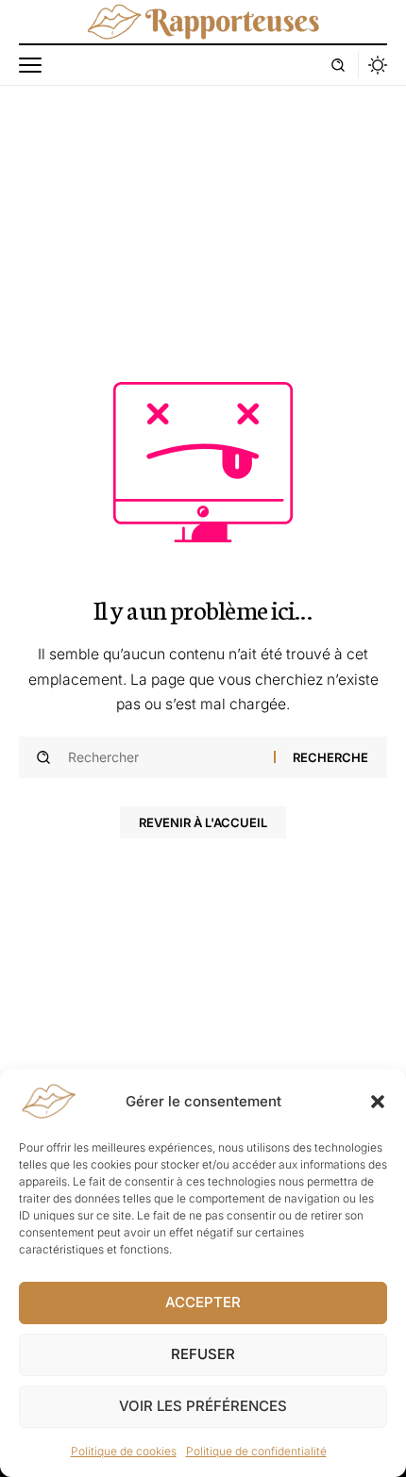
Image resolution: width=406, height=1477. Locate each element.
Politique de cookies (124, 1451)
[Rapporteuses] (203, 21)
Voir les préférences (203, 1406)
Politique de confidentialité (256, 1451)
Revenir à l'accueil (203, 822)
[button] (377, 1101)
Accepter (203, 1302)
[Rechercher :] (164, 757)
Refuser (203, 1354)
